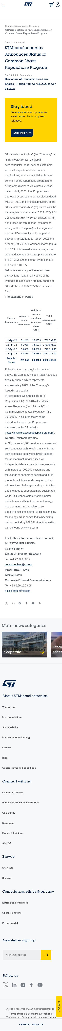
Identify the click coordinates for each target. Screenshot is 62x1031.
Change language (31, 1024)
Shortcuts (7, 867)
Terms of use (16, 1013)
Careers (6, 747)
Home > (9, 26)
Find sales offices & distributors (20, 802)
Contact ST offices (12, 792)
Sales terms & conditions (39, 1013)
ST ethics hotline (11, 912)
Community (8, 812)
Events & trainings (12, 833)
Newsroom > (21, 26)
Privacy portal (10, 923)
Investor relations (12, 717)
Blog (5, 757)
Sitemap (6, 878)
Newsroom (8, 823)
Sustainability (10, 727)
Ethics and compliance (15, 902)
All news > (34, 26)
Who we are (8, 707)
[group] (24, 644)
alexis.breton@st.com (17, 590)
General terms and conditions (19, 767)
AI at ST (6, 843)
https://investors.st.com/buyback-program (29, 432)
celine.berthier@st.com (18, 564)
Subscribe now (22, 132)
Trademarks (12, 1017)
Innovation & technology (16, 737)
